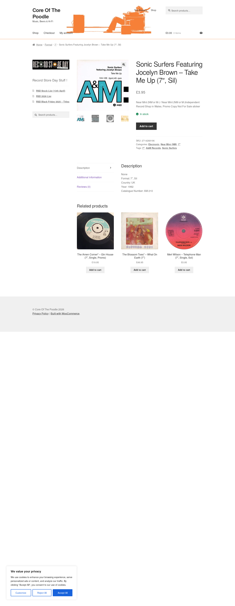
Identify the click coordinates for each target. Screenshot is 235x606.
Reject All (42, 592)
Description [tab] (83, 168)
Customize (21, 592)
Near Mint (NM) (169, 144)
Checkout (49, 33)
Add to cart (146, 126)
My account (66, 33)
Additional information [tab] (89, 177)
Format (48, 44)
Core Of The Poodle (46, 13)
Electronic (153, 144)
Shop (153, 10)
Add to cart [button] (95, 269)
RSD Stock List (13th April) (50, 90)
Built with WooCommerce (65, 313)
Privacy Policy (40, 313)
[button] (123, 64)
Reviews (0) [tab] (83, 186)
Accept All (63, 592)
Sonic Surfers (169, 148)
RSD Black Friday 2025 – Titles (52, 101)
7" (56, 44)
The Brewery (140, 10)
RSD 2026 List (43, 96)
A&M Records (153, 148)
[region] (41, 583)
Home (39, 44)
